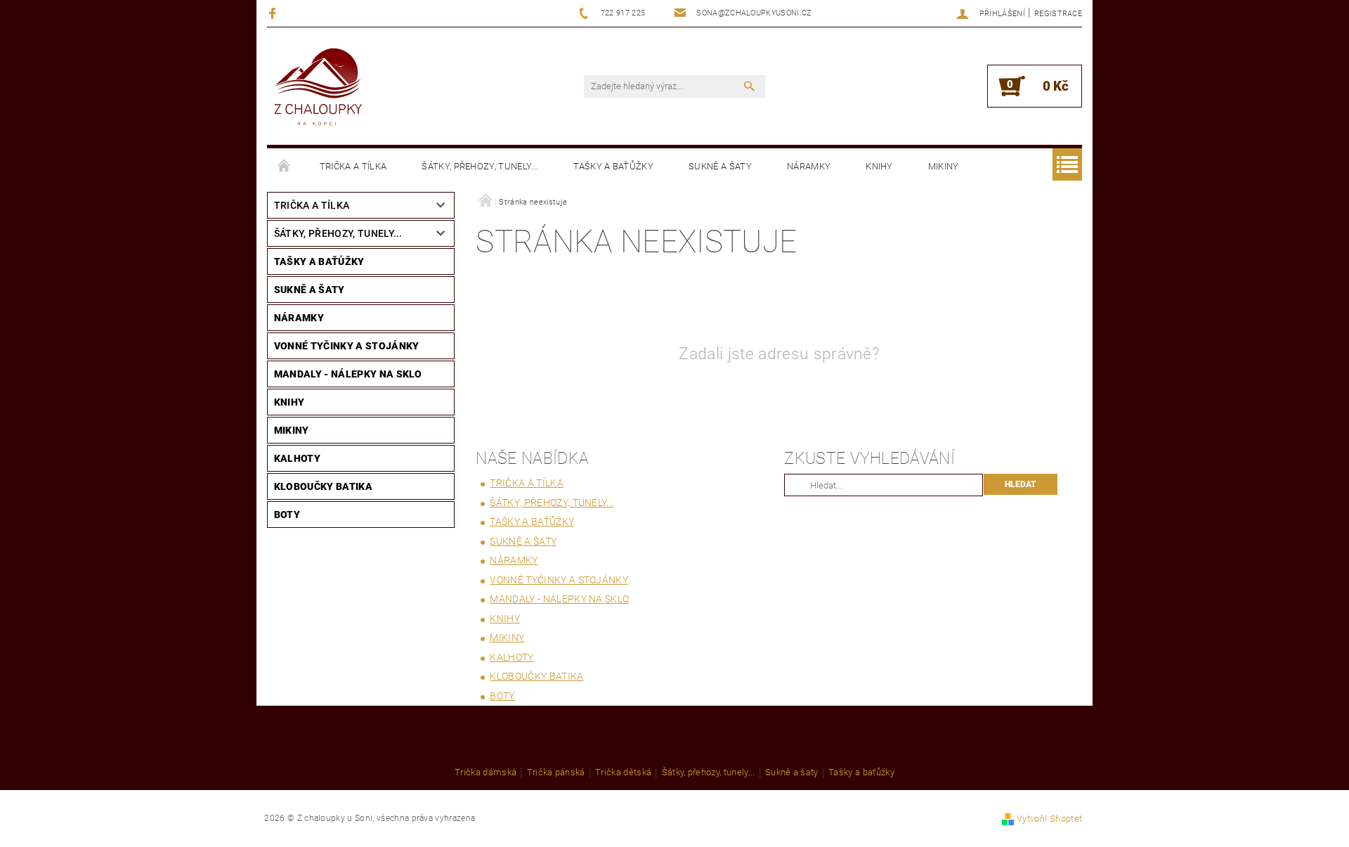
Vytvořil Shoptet (1049, 818)
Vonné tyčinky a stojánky (346, 345)
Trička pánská (556, 772)
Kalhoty (297, 458)
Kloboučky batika (323, 486)
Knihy (879, 166)
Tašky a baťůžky (613, 166)
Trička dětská (623, 772)
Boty (287, 514)
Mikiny (943, 166)
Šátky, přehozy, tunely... (480, 166)
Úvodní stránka (284, 166)
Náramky (808, 166)
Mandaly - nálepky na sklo (348, 374)
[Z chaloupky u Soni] (318, 88)
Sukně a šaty (720, 166)
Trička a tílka (353, 166)
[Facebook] (274, 13)
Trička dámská (485, 772)
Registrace (1058, 13)
